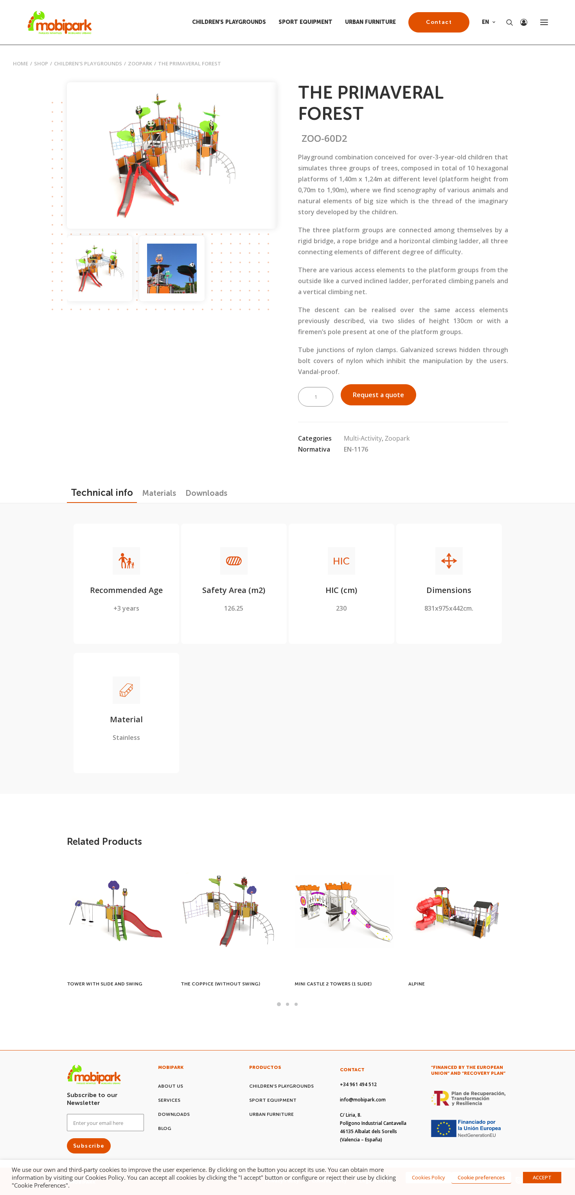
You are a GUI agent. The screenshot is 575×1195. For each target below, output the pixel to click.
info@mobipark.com (363, 1099)
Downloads (174, 1114)
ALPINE (303, 984)
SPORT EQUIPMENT (305, 22)
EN (485, 22)
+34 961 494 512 (358, 1084)
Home (20, 63)
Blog (164, 1128)
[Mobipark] (59, 22)
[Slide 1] (99, 268)
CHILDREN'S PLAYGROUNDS (88, 63)
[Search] (506, 22)
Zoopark (140, 63)
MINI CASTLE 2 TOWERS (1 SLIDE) (219, 984)
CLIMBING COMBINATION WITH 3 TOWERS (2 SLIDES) (448, 981)
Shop (41, 63)
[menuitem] (231, 22)
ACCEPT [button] (542, 1177)
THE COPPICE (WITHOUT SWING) (106, 984)
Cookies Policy (428, 1177)
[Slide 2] (172, 268)
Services (169, 1100)
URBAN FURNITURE (370, 22)
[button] (544, 22)
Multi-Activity (363, 438)
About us (170, 1086)
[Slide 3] (296, 1004)
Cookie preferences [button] (481, 1177)
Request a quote (378, 394)
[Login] (520, 22)
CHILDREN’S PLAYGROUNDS (229, 22)
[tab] (159, 493)
